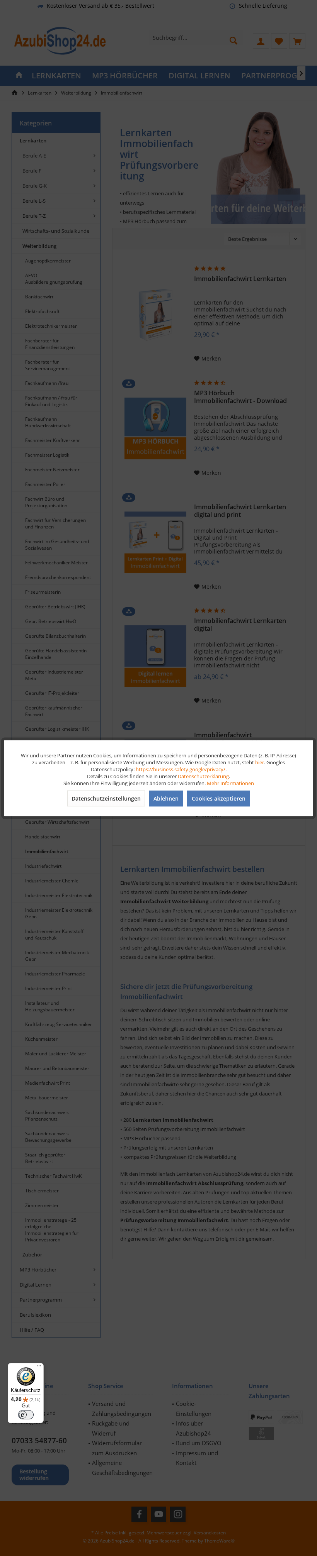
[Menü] (39, 1367)
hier (259, 762)
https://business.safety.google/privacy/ (180, 768)
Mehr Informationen (230, 782)
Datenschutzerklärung (203, 775)
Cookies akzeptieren (218, 798)
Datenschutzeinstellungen (106, 798)
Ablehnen (166, 798)
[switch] (26, 1414)
